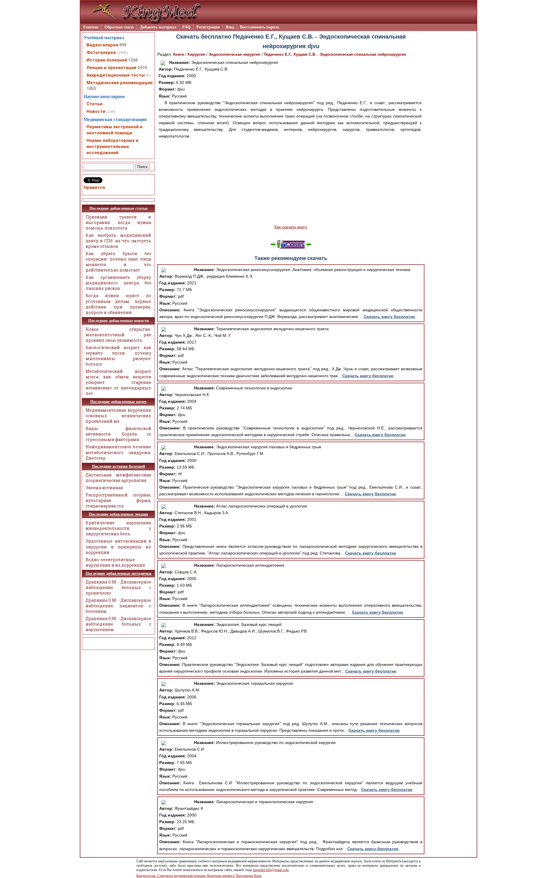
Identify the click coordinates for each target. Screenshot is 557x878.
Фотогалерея (101, 52)
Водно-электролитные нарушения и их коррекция (115, 562)
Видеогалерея (102, 45)
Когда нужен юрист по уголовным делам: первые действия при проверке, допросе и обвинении (118, 304)
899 (122, 45)
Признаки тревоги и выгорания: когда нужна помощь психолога (118, 222)
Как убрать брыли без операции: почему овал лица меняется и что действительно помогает (118, 262)
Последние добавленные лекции (118, 514)
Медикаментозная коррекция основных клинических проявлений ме (118, 415)
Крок (258, 876)
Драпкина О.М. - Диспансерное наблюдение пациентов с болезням (118, 605)
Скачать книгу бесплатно (389, 316)
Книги (178, 54)
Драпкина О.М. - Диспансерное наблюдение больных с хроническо (118, 587)
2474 (142, 67)
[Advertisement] (291, 181)
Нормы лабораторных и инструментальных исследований (112, 146)
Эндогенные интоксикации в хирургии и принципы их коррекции (118, 546)
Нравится (94, 187)
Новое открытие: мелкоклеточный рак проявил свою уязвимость (118, 334)
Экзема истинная (104, 487)
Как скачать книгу (290, 227)
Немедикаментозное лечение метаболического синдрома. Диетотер (118, 452)
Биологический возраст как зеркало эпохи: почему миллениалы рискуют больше (118, 356)
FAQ (186, 27)
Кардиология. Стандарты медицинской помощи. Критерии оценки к (185, 876)
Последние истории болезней (118, 466)
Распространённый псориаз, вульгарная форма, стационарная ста (118, 500)
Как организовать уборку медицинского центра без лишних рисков (118, 282)
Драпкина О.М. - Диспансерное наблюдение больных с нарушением (118, 624)
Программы (244, 876)
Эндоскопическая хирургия (234, 54)
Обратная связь (119, 27)
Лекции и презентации (111, 67)
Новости (95, 111)
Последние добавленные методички (118, 573)
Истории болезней (106, 60)
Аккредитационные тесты (115, 75)
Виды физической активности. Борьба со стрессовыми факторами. (118, 434)
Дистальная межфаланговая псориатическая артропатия (118, 477)
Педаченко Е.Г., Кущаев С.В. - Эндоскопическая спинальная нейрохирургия (335, 54)
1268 (133, 60)
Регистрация (208, 27)
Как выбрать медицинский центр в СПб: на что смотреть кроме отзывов (118, 240)
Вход (230, 27)
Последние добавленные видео (118, 402)
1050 (91, 88)
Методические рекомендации (119, 82)
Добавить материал (158, 27)
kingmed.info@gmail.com (271, 870)
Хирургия (196, 54)
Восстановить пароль (259, 27)
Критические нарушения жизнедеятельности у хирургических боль (118, 528)
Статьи (94, 103)
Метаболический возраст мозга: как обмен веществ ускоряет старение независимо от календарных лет (118, 382)
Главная (91, 27)
